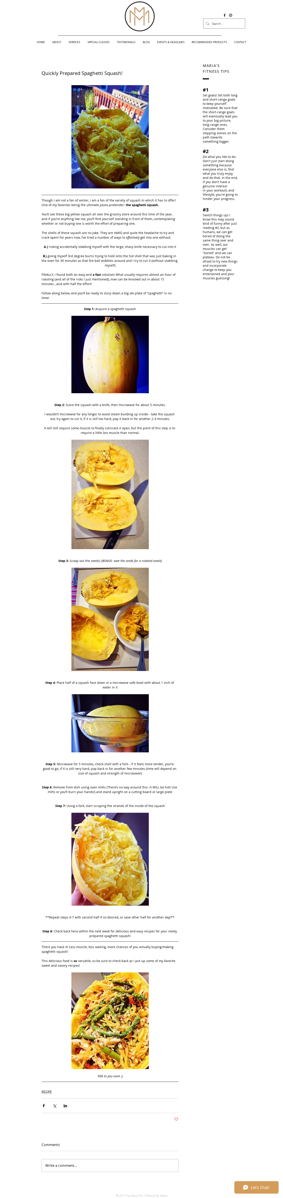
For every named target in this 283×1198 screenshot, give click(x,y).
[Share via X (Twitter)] (54, 1106)
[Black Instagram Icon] (231, 15)
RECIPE (47, 1091)
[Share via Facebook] (44, 1106)
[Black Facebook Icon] (225, 15)
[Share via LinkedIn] (65, 1106)
